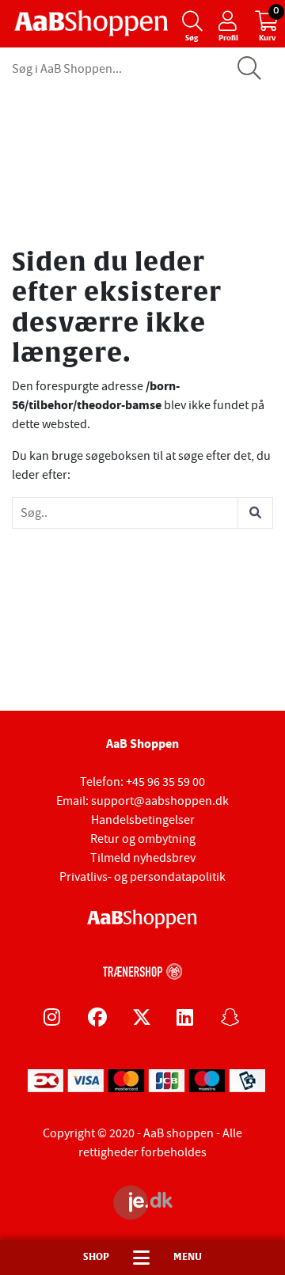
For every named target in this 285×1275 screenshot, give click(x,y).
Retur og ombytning (143, 839)
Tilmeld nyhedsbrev (143, 858)
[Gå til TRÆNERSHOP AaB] (142, 969)
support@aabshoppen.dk (160, 801)
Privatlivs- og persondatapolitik (142, 877)
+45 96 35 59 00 (165, 782)
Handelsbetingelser (143, 820)
